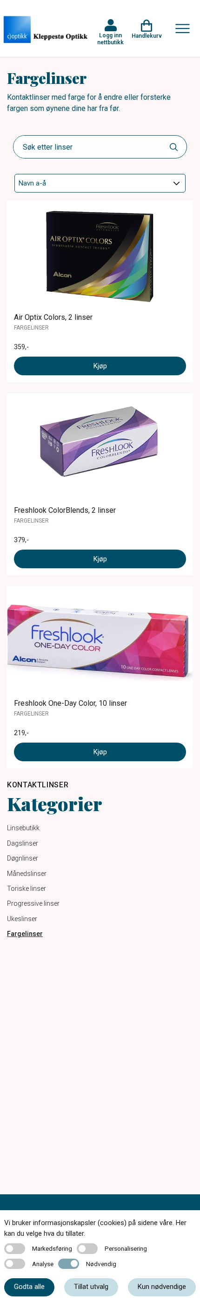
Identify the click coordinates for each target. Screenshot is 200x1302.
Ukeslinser (22, 919)
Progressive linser (33, 903)
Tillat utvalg (91, 1286)
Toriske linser (26, 888)
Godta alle (29, 1286)
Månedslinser (27, 873)
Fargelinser (25, 933)
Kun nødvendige (162, 1286)
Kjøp (100, 366)
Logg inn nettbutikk (110, 38)
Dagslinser (22, 843)
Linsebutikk (23, 828)
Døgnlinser (22, 858)
